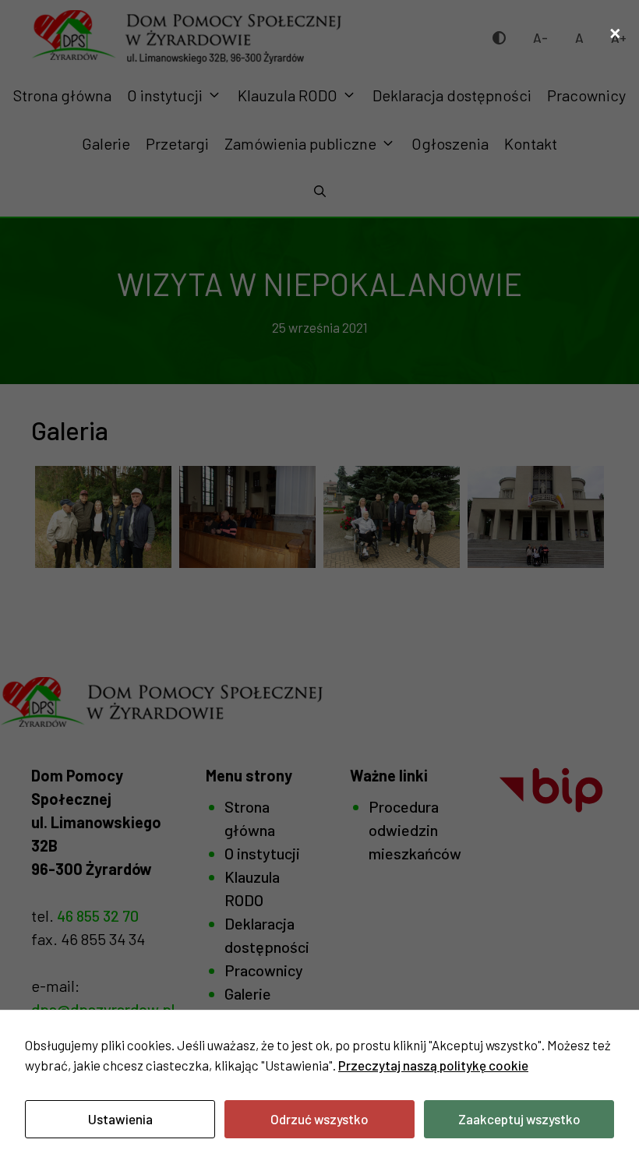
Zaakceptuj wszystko (519, 1119)
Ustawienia (120, 1119)
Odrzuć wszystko (319, 1119)
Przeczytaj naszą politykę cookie (433, 1065)
